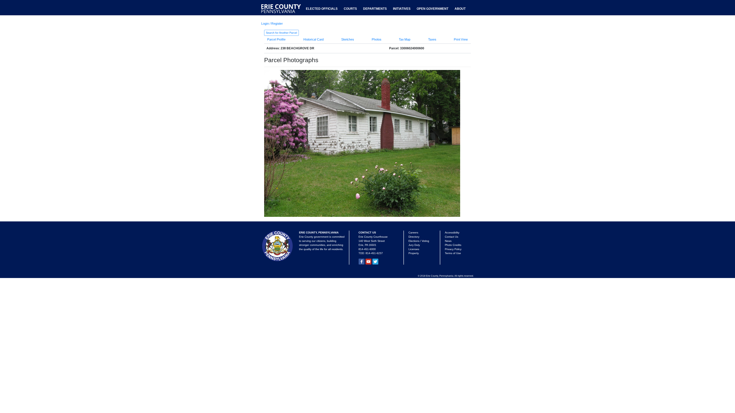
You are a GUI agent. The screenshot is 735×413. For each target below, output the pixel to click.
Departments (375, 8)
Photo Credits (453, 244)
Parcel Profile (276, 39)
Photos (376, 39)
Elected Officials (322, 8)
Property (413, 253)
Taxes (432, 39)
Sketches (347, 39)
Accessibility (452, 232)
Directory (413, 236)
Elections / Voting (418, 240)
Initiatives (402, 8)
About (460, 8)
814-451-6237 (374, 253)
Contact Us (451, 236)
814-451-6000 (367, 249)
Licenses (413, 249)
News (448, 240)
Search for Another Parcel (281, 32)
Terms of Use (453, 253)
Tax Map (404, 39)
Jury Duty (414, 244)
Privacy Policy (453, 249)
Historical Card (313, 39)
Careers (413, 232)
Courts (350, 8)
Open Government (432, 8)
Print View (461, 39)
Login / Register (272, 23)
